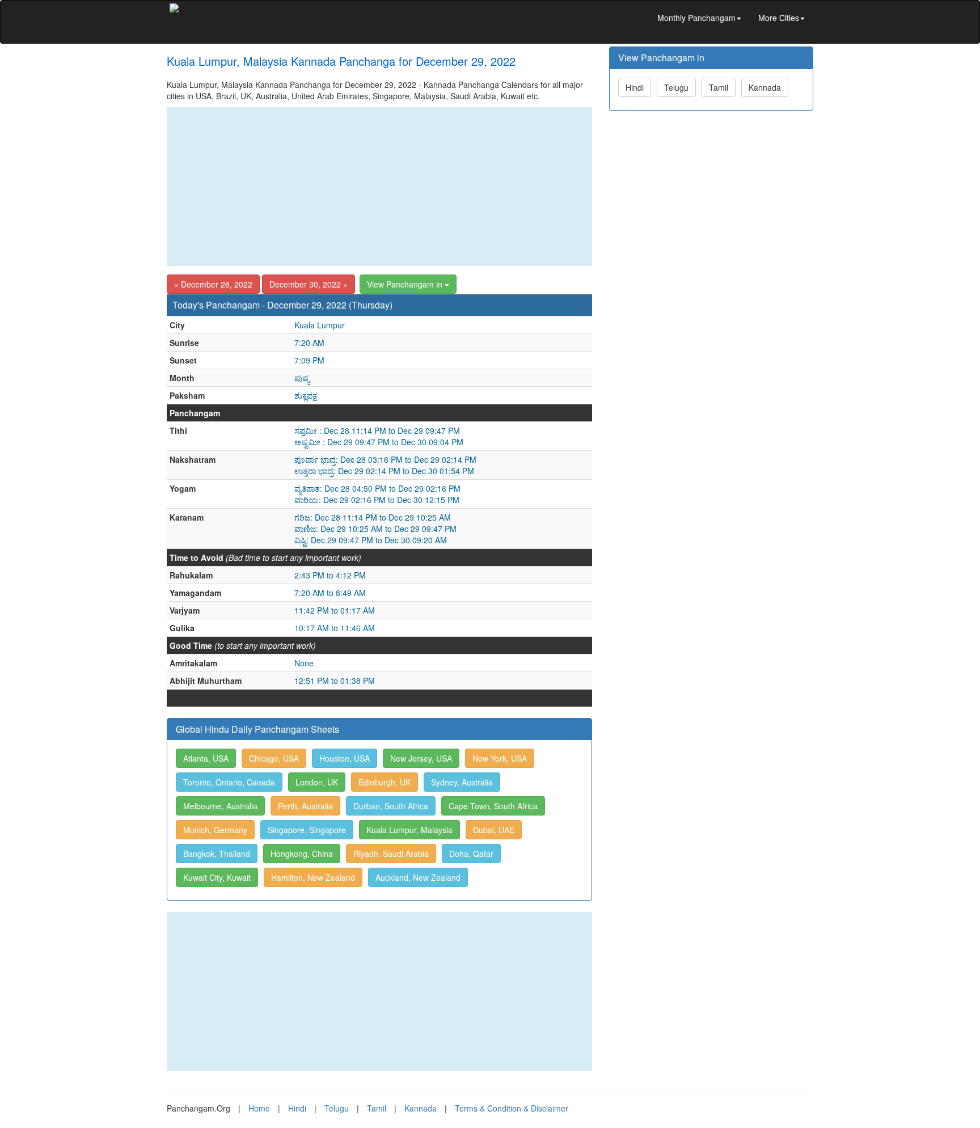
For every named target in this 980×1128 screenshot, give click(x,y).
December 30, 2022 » (308, 284)
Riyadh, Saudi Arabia (391, 853)
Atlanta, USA (206, 758)
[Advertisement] (379, 186)
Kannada (765, 87)
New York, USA (499, 758)
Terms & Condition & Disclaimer (511, 1108)
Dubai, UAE (493, 829)
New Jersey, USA (421, 758)
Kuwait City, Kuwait (217, 877)
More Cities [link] (778, 17)
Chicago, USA (274, 758)
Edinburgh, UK (384, 782)
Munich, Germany (215, 829)
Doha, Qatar (471, 853)
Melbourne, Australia (220, 806)
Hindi (635, 87)
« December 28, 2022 (213, 284)
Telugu (676, 87)
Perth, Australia (305, 806)
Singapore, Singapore (307, 829)
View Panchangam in (406, 284)
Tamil (718, 87)
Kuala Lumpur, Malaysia (409, 829)
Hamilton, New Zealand (313, 877)
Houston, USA (344, 758)
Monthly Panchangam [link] (696, 17)
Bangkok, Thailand (216, 853)
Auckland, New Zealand (418, 877)
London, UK (316, 782)
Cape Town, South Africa (493, 806)
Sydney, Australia (462, 782)
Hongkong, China (302, 853)
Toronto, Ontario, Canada (229, 782)
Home (259, 1108)
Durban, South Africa (390, 806)
